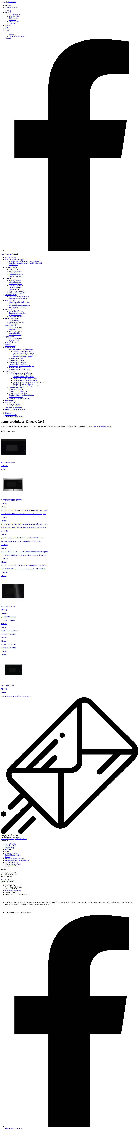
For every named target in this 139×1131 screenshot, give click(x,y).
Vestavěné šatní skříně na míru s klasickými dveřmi (25, 263)
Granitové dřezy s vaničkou (18, 393)
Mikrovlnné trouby (11, 295)
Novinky (8, 25)
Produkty (8, 12)
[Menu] (1, 2)
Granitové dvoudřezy (16, 397)
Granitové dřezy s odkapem (18, 391)
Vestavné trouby (10, 300)
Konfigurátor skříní (11, 7)
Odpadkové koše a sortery (13, 408)
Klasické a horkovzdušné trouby (19, 302)
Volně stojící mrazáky (16, 275)
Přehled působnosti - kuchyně (14, 858)
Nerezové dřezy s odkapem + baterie (25, 355)
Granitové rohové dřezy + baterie (23, 377)
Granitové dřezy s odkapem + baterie (25, 378)
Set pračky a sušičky (15, 335)
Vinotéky (8, 344)
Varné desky (9, 309)
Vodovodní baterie (11, 402)
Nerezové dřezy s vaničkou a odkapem (21, 366)
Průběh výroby (14, 21)
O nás (7, 31)
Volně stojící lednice (15, 271)
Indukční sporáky (14, 320)
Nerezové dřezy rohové (16, 360)
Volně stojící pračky (15, 327)
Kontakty (8, 38)
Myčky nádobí (9, 337)
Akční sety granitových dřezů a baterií (21, 373)
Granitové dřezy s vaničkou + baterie (25, 380)
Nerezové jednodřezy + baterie (23, 351)
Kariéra (11, 34)
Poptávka (8, 5)
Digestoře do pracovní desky (18, 291)
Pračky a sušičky (10, 326)
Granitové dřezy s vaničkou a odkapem (21, 395)
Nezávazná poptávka (7, 839)
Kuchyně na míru (14, 14)
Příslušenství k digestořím (17, 293)
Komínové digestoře (15, 284)
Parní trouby (13, 304)
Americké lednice (14, 269)
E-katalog (8, 11)
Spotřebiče (12, 20)
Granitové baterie (14, 406)
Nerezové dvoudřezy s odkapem (19, 369)
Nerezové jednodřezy (16, 358)
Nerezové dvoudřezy (15, 367)
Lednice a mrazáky (11, 267)
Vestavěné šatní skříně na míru (14, 259)
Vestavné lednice (14, 273)
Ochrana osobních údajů (13, 864)
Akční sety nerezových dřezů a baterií (21, 349)
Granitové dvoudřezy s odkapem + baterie (26, 386)
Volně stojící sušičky (15, 331)
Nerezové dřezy (10, 347)
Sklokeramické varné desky (18, 313)
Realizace (8, 29)
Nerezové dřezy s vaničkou (17, 364)
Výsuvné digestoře (15, 282)
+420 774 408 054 (21, 839)
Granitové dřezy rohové (16, 389)
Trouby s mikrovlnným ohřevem (19, 306)
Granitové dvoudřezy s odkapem (19, 398)
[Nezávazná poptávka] (6, 2)
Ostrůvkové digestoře (16, 285)
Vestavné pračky (14, 329)
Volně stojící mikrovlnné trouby (19, 296)
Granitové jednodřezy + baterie (23, 375)
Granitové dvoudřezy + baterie (23, 384)
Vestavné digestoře (15, 280)
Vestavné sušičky (14, 333)
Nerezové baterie (14, 404)
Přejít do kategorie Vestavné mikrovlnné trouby (16, 696)
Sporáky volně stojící (11, 318)
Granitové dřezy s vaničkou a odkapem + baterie (28, 382)
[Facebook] (71, 250)
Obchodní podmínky (11, 866)
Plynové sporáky (14, 324)
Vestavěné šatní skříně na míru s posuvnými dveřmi (25, 261)
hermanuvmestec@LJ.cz (13, 890)
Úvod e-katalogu (6, 254)
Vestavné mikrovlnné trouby (18, 298)
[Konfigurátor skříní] (4, 2)
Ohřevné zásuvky (10, 346)
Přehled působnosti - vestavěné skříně (17, 860)
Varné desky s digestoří (16, 316)
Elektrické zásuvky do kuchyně (15, 409)
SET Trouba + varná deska (17, 307)
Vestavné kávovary (11, 342)
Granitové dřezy (10, 371)
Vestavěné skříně (14, 16)
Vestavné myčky (14, 340)
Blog (6, 27)
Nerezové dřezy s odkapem (17, 362)
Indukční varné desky (16, 311)
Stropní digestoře (14, 289)
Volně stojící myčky (15, 338)
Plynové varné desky (15, 315)
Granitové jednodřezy (16, 388)
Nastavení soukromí (11, 862)
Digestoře (8, 278)
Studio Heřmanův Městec (17, 36)
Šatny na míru (13, 265)
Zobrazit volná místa (7, 880)
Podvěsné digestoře (15, 287)
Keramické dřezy (10, 400)
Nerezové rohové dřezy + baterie (23, 353)
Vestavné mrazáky (15, 276)
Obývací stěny (13, 18)
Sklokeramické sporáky (16, 322)
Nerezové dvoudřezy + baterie (22, 357)
